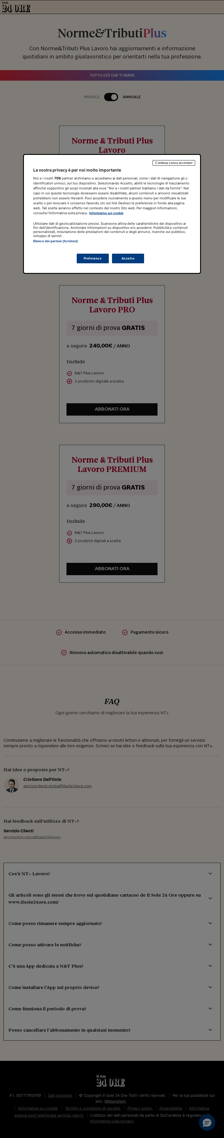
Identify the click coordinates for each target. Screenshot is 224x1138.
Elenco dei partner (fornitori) (55, 241)
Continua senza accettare (173, 163)
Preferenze (93, 258)
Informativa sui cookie (106, 213)
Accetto (128, 258)
